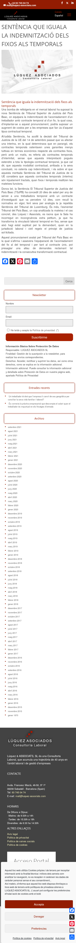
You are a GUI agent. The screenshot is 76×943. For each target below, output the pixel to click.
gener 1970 (13, 715)
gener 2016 (13, 702)
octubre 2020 (14, 472)
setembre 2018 (14, 571)
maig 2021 (12, 443)
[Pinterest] (72, 923)
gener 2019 (13, 554)
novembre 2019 (15, 517)
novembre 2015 (15, 711)
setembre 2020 (14, 476)
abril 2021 (12, 447)
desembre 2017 (15, 608)
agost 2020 (13, 480)
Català (58, 12)
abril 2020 (12, 497)
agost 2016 (13, 674)
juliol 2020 (12, 484)
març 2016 (13, 694)
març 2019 (13, 546)
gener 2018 (13, 604)
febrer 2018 (13, 599)
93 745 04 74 (19, 792)
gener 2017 (13, 653)
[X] (72, 917)
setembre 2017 (14, 620)
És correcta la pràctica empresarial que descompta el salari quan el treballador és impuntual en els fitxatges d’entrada (39, 405)
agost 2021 (13, 431)
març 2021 (13, 451)
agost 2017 (13, 624)
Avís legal (60, 938)
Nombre (10, 303)
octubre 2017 (14, 616)
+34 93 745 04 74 (20, 3)
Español (59, 15)
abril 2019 (12, 542)
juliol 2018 (12, 579)
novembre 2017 (15, 612)
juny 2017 (12, 632)
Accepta (39, 904)
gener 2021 (13, 459)
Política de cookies (22, 938)
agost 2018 (13, 575)
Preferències (39, 928)
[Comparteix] (72, 937)
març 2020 (13, 501)
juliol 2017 (12, 628)
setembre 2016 (14, 670)
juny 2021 (12, 439)
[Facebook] (72, 910)
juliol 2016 (12, 678)
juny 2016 (12, 682)
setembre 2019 (14, 525)
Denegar (39, 916)
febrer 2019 (13, 550)
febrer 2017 (13, 649)
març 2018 (13, 595)
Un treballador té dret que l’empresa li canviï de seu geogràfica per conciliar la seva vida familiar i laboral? (38, 398)
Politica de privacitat (43, 938)
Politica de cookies (17, 844)
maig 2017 (12, 636)
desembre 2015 (15, 707)
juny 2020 (12, 488)
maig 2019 (12, 538)
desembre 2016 (15, 657)
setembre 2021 (14, 426)
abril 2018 (12, 591)
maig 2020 (12, 492)
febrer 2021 (13, 455)
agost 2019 (13, 529)
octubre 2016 (14, 665)
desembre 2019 (15, 513)
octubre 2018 (14, 567)
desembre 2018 (15, 558)
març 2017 (13, 645)
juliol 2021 (12, 435)
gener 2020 (13, 509)
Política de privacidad (43, 330)
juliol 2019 (12, 534)
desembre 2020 (15, 464)
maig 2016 (12, 686)
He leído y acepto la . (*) (35, 330)
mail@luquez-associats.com (30, 796)
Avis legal (12, 834)
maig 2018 (12, 587)
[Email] (72, 930)
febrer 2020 (13, 505)
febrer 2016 (13, 698)
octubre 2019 (14, 521)
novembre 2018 (15, 562)
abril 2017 (12, 641)
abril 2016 (12, 690)
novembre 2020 (15, 468)
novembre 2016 (15, 661)
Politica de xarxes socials (21, 841)
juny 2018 (12, 583)
